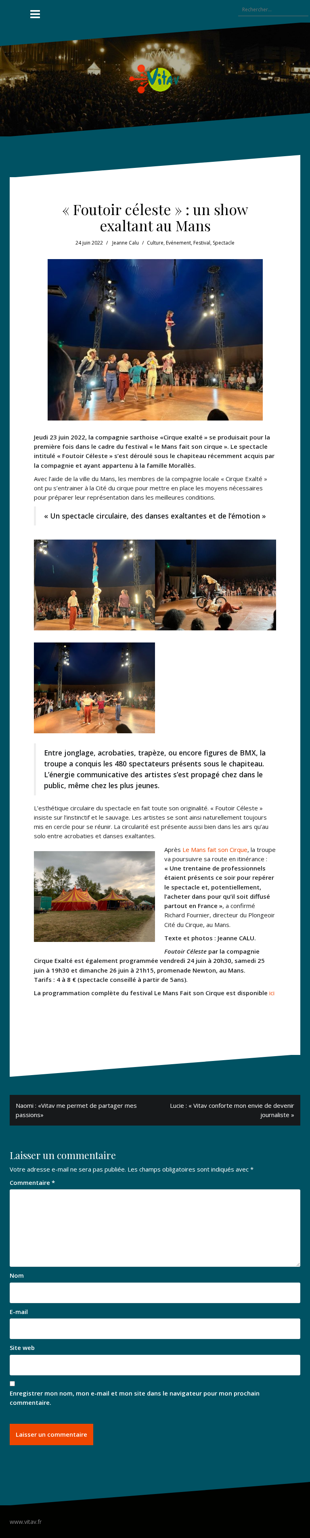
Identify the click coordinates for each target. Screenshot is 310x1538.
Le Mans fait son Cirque (214, 849)
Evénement (178, 242)
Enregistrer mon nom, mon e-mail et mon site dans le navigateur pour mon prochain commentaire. (135, 1397)
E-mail (19, 1312)
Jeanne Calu (125, 242)
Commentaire (32, 1182)
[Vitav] (155, 79)
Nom (17, 1275)
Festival (201, 242)
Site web (22, 1347)
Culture (155, 242)
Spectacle (224, 242)
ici (271, 993)
